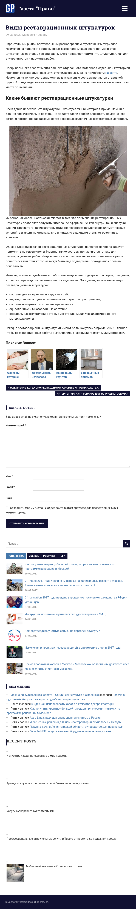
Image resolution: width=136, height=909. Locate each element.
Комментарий (16, 425)
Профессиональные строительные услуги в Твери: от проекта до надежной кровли (62, 838)
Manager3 (28, 34)
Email (10, 487)
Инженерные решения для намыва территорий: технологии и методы (75, 722)
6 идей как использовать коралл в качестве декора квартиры (72, 704)
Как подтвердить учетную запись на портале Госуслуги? (62, 631)
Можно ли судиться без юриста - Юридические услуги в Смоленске (55, 695)
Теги (62, 555)
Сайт (9, 498)
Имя (9, 476)
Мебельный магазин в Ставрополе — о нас (54, 866)
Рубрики (49, 555)
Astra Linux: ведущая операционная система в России (65, 717)
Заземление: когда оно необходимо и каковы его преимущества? (54, 388)
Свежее (34, 555)
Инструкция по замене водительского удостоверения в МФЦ (65, 614)
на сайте (111, 72)
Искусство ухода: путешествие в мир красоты (37, 755)
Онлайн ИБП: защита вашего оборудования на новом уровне (70, 731)
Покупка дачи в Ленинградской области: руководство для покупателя (76, 726)
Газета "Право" (37, 8)
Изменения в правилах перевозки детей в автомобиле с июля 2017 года (73, 647)
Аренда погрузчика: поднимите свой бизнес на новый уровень (48, 783)
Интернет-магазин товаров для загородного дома (91, 394)
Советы (42, 34)
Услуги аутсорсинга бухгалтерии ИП (30, 811)
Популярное (16, 555)
